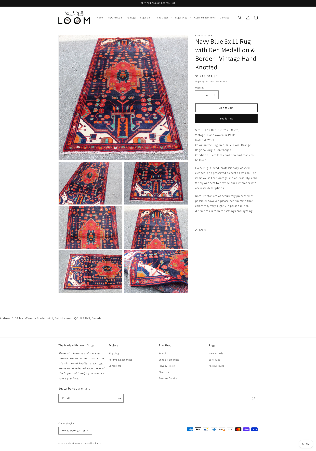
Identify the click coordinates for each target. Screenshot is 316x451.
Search (163, 353)
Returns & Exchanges (120, 359)
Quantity (199, 87)
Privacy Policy (167, 365)
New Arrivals (216, 353)
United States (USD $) (73, 430)
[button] (146, 17)
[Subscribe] (119, 398)
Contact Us (115, 365)
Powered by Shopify (92, 443)
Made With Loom (74, 443)
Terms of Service (168, 378)
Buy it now (226, 118)
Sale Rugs (214, 359)
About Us (164, 372)
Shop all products (169, 359)
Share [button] (202, 229)
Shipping (199, 81)
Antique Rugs (216, 365)
